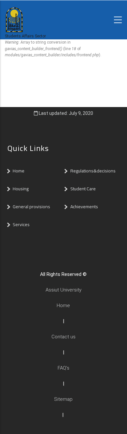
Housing (21, 188)
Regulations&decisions (93, 171)
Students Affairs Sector (25, 36)
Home (18, 171)
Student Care (83, 188)
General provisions (31, 206)
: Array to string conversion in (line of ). (53, 48)
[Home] (14, 15)
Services (21, 224)
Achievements (84, 206)
